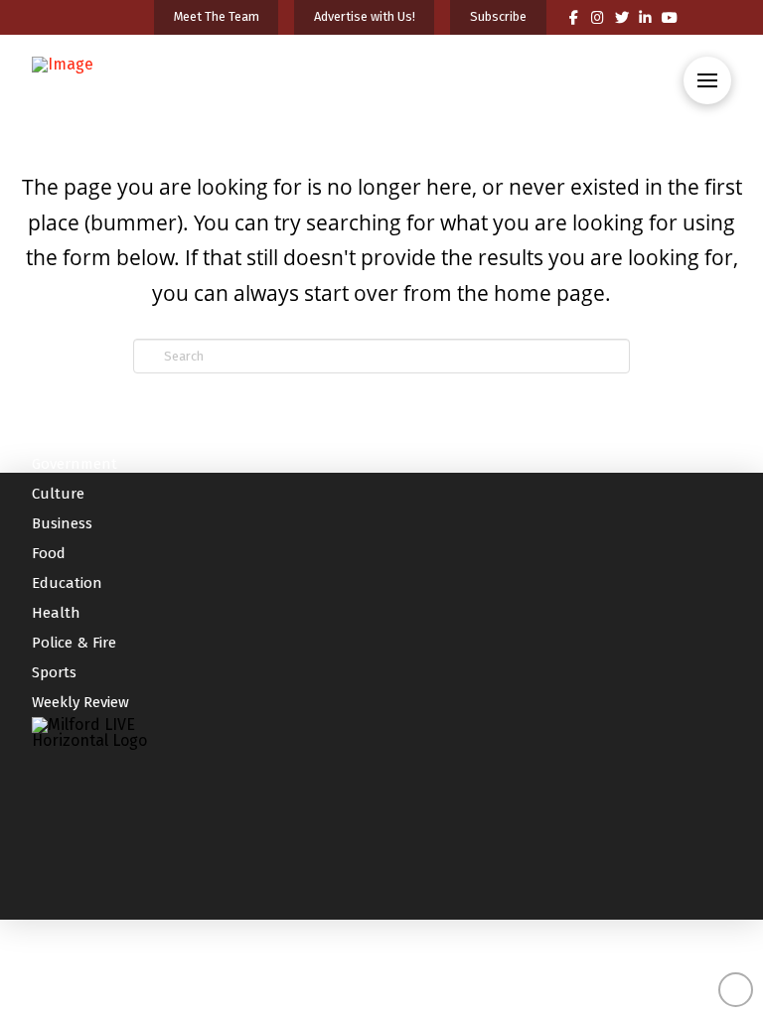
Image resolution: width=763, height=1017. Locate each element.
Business (62, 523)
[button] (707, 80)
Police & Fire (74, 643)
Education (67, 583)
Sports (54, 672)
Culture (58, 494)
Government (74, 464)
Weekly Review (80, 702)
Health (56, 613)
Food (49, 553)
